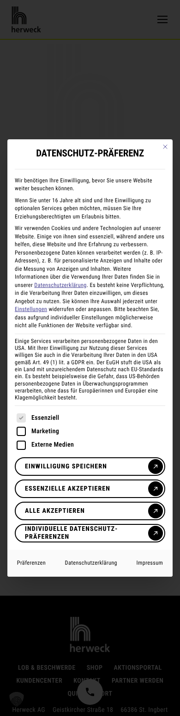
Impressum (150, 563)
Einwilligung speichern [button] (66, 466)
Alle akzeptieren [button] (55, 511)
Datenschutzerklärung (60, 285)
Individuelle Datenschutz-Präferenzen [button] (71, 533)
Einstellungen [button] (31, 309)
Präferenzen (31, 563)
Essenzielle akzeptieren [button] (67, 488)
